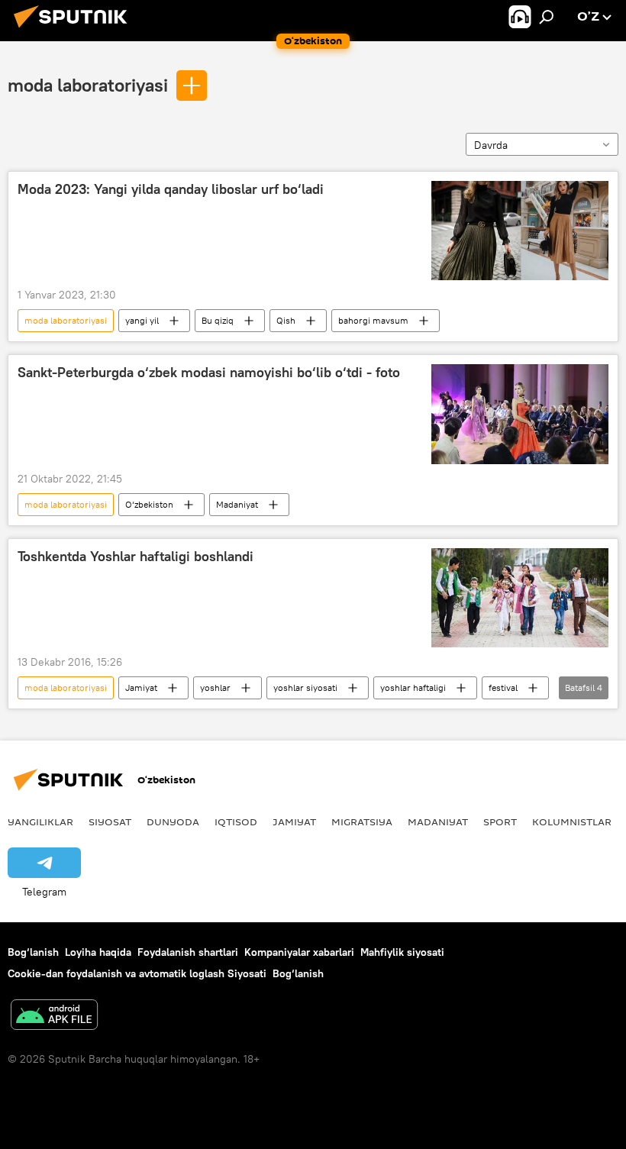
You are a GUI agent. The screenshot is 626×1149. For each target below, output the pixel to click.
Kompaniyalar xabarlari (299, 952)
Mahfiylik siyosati (402, 952)
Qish (285, 320)
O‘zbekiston (149, 504)
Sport (500, 821)
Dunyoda (173, 821)
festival (503, 687)
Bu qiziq (218, 320)
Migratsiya (361, 821)
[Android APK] (54, 1016)
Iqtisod (236, 821)
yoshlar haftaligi (413, 687)
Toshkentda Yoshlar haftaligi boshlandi (135, 556)
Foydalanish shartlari (187, 952)
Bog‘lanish (33, 952)
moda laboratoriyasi (88, 84)
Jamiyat (141, 687)
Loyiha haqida (98, 952)
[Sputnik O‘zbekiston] (75, 30)
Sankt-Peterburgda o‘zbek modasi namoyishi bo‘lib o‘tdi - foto (209, 372)
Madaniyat (237, 504)
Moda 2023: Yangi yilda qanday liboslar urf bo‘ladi (171, 189)
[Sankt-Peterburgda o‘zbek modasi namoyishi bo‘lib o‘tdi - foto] (519, 413)
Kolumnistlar (571, 821)
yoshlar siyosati (305, 687)
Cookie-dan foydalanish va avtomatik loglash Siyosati (137, 973)
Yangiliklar (40, 821)
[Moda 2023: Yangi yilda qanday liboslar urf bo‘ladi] (519, 230)
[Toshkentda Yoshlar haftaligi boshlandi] (519, 597)
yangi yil (142, 320)
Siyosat (110, 821)
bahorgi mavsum (373, 320)
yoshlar (215, 687)
